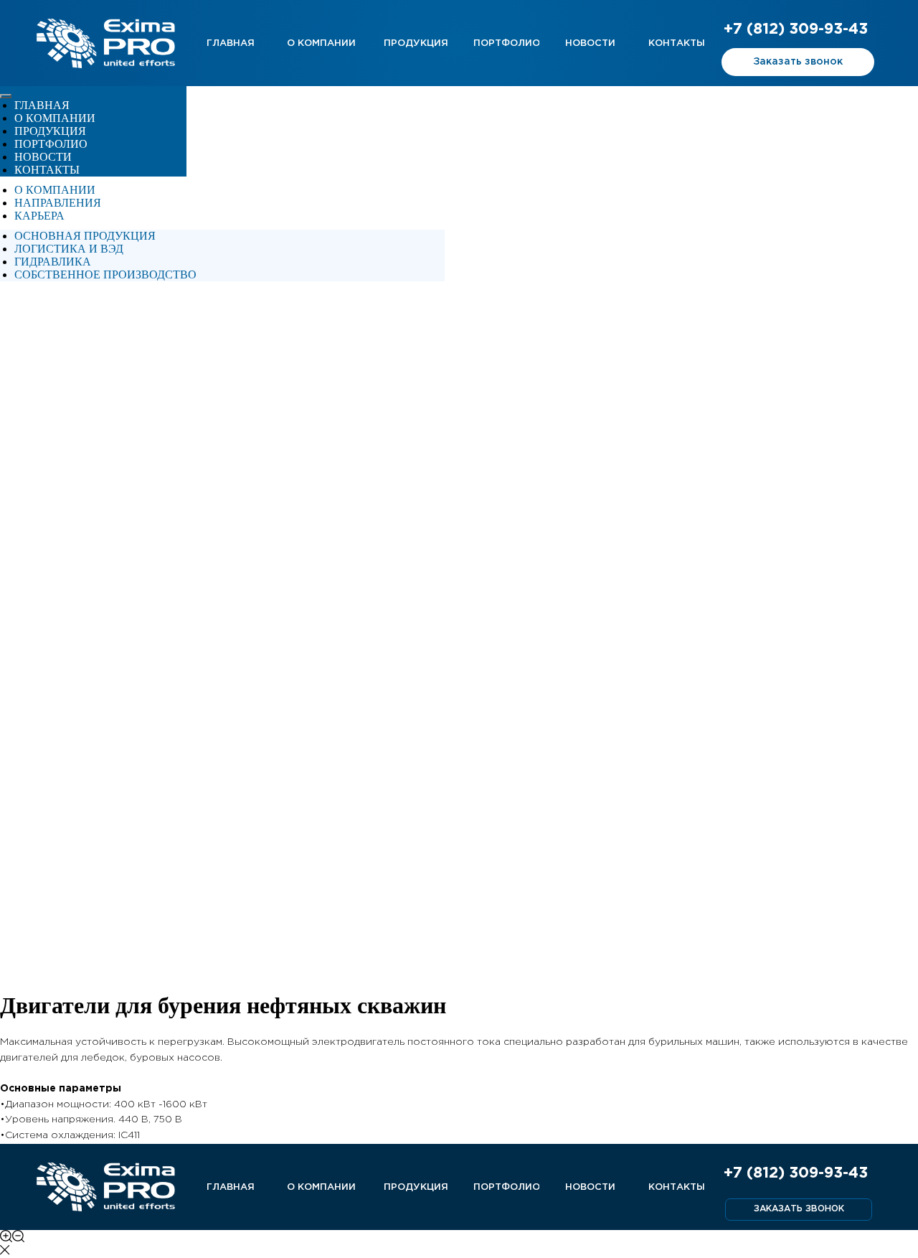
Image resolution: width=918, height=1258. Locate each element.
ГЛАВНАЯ (42, 105)
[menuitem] (54, 190)
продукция (50, 131)
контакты (47, 170)
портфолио (50, 144)
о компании (54, 118)
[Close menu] (5, 96)
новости (43, 157)
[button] (797, 62)
